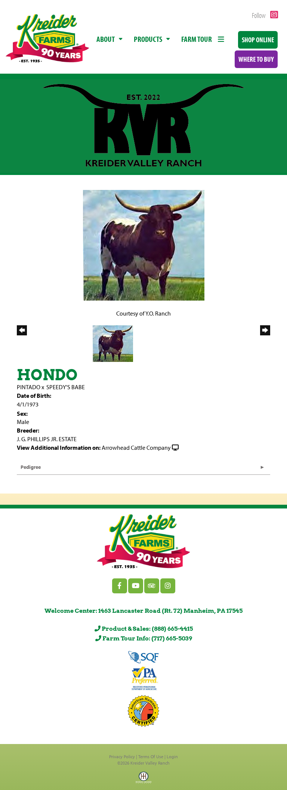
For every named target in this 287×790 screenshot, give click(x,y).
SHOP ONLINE (258, 39)
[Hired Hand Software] (143, 780)
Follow (259, 15)
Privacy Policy (122, 756)
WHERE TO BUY (256, 59)
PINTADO (28, 387)
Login (172, 756)
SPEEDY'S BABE (65, 387)
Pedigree (31, 467)
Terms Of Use (150, 756)
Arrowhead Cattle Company (136, 447)
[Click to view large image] (143, 244)
